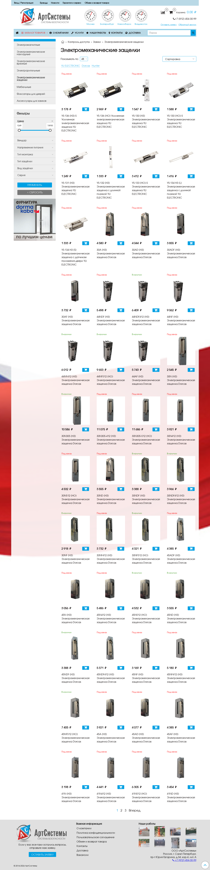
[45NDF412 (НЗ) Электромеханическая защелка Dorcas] (111, 649)
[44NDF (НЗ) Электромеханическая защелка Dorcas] (111, 291)
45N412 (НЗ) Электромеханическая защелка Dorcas (111, 618)
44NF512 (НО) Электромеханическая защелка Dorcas (111, 380)
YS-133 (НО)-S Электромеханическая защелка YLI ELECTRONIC (146, 188)
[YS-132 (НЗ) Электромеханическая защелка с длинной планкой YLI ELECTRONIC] (111, 157)
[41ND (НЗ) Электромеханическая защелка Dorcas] (181, 768)
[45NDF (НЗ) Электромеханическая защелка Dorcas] (75, 649)
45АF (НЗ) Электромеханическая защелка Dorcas (181, 738)
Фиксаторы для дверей (31, 93)
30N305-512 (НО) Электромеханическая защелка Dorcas (146, 439)
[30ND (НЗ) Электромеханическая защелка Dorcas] (111, 470)
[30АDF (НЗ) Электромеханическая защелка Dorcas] (181, 224)
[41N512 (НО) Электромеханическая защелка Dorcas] (146, 768)
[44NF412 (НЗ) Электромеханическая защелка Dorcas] (75, 351)
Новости (55, 3)
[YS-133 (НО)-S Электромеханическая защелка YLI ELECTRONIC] (146, 157)
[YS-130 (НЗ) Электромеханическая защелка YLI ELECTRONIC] (146, 90)
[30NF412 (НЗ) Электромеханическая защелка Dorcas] (111, 530)
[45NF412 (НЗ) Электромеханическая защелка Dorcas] (181, 649)
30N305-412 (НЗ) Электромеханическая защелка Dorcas (111, 439)
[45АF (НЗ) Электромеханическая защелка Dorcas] (181, 708)
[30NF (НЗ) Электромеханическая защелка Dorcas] (75, 530)
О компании (61, 32)
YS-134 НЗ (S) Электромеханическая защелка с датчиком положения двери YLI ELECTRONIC (75, 257)
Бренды (44, 3)
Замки (97, 41)
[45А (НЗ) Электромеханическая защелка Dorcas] (111, 708)
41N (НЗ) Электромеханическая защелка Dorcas (75, 797)
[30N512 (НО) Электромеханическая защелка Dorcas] (75, 470)
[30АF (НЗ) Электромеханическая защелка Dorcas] (75, 291)
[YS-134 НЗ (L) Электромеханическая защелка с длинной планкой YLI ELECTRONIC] (181, 157)
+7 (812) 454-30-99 (185, 18)
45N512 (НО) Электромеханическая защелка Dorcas (146, 618)
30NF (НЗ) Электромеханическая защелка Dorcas (75, 559)
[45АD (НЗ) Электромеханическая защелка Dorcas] (146, 708)
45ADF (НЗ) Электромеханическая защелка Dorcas (181, 559)
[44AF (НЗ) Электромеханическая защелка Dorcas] (146, 351)
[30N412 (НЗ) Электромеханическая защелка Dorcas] (181, 410)
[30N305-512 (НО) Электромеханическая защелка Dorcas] (146, 410)
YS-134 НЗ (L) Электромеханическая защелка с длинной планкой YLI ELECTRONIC (181, 190)
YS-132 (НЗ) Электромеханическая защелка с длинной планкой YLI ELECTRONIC (111, 190)
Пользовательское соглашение (95, 837)
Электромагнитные (28, 44)
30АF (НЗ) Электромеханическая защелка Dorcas (75, 320)
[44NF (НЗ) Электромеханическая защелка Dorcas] (181, 291)
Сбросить (36, 192)
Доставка (135, 32)
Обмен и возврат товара (97, 3)
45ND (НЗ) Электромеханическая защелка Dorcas (181, 618)
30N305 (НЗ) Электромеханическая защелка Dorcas (75, 439)
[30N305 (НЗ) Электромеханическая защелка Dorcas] (75, 410)
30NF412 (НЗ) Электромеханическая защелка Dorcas (111, 559)
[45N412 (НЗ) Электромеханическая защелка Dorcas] (111, 589)
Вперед (135, 810)
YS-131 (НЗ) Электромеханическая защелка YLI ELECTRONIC (75, 188)
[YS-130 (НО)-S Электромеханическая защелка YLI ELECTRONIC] (181, 90)
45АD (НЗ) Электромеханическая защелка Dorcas (146, 738)
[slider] (19, 130)
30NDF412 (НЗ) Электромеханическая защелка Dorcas (181, 499)
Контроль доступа (79, 41)
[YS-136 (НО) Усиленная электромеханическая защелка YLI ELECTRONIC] (111, 90)
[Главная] (62, 42)
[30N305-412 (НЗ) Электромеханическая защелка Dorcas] (111, 410)
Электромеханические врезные (31, 62)
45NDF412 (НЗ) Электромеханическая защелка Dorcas (111, 678)
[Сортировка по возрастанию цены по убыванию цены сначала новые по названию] (179, 59)
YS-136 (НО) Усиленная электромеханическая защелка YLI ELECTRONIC (110, 121)
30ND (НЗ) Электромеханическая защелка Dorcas (111, 499)
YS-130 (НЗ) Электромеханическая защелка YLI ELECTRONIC (146, 121)
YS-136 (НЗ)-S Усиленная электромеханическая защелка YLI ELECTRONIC (75, 123)
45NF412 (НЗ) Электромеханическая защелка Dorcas (181, 678)
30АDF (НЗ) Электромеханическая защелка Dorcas (181, 253)
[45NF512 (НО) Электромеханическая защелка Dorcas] (75, 708)
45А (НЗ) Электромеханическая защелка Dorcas (111, 738)
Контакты (117, 32)
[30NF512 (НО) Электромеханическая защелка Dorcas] (146, 530)
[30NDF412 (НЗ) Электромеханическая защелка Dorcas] (181, 470)
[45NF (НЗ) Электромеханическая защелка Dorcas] (146, 649)
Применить (34, 184)
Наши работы (98, 32)
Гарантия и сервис (72, 3)
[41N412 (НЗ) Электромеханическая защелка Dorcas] (111, 768)
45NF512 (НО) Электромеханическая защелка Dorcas (75, 738)
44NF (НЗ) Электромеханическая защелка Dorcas (181, 320)
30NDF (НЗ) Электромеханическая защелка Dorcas (146, 499)
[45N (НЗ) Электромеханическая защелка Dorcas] (75, 589)
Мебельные (24, 86)
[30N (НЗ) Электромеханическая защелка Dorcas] (181, 351)
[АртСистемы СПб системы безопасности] (40, 833)
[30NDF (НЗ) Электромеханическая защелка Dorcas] (146, 470)
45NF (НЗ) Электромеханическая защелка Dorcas (146, 678)
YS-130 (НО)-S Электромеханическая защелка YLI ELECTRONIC (181, 121)
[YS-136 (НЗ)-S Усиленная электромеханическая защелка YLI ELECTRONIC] (75, 90)
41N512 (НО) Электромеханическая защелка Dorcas (146, 797)
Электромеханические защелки (31, 78)
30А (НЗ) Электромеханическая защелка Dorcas (111, 253)
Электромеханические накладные (31, 53)
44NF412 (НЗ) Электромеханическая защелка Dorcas (75, 380)
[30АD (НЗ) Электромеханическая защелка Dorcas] (146, 224)
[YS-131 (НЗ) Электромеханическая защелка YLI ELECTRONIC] (75, 157)
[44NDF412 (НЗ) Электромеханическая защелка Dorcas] (146, 291)
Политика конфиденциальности (96, 832)
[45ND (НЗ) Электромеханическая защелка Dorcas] (181, 589)
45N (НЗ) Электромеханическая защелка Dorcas (75, 618)
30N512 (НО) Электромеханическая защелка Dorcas (75, 499)
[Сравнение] (163, 12)
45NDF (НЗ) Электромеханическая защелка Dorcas (75, 678)
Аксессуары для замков (31, 100)
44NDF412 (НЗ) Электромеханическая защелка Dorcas (146, 320)
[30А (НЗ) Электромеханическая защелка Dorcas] (111, 224)
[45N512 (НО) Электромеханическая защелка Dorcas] (146, 589)
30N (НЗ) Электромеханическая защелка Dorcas (181, 380)
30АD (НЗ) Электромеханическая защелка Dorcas (146, 253)
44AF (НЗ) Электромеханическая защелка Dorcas (146, 380)
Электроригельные (28, 70)
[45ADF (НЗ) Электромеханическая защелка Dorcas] (181, 530)
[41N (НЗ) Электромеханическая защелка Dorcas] (75, 768)
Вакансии (83, 854)
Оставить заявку (169, 25)
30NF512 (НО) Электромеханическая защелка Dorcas (146, 559)
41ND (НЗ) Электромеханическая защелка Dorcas (181, 797)
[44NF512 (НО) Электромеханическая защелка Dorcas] (111, 351)
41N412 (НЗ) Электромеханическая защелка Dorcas (111, 797)
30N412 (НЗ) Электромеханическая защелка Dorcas (181, 439)
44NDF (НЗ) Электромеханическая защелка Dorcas (111, 320)
